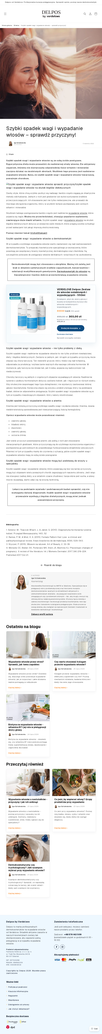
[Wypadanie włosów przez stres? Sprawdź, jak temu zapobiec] (28, 644)
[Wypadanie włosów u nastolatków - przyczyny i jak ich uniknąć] (28, 782)
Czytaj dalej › (14, 687)
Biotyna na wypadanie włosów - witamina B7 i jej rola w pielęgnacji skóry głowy (27, 727)
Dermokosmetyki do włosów (72, 271)
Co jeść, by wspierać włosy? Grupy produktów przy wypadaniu (73, 800)
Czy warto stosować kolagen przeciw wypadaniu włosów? (70, 663)
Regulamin (13, 995)
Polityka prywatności (17, 987)
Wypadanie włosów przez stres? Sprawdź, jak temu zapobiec (26, 663)
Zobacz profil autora (42, 614)
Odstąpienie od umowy (18, 1004)
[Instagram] (62, 947)
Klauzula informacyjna (18, 991)
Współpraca (13, 1000)
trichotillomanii (38, 233)
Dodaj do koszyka (70, 328)
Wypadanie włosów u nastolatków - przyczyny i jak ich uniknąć (27, 800)
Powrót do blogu (53, 565)
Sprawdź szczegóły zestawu (69, 338)
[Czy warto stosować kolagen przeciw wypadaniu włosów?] (74, 644)
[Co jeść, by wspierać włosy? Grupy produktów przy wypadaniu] (74, 782)
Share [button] (11, 154)
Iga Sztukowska (38, 578)
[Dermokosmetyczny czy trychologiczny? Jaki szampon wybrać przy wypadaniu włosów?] (28, 848)
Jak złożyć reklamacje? (18, 1009)
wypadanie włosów (78, 213)
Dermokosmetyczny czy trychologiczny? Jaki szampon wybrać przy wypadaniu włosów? (26, 867)
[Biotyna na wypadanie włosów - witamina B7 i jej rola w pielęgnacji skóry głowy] (28, 707)
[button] (5, 14)
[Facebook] (56, 947)
